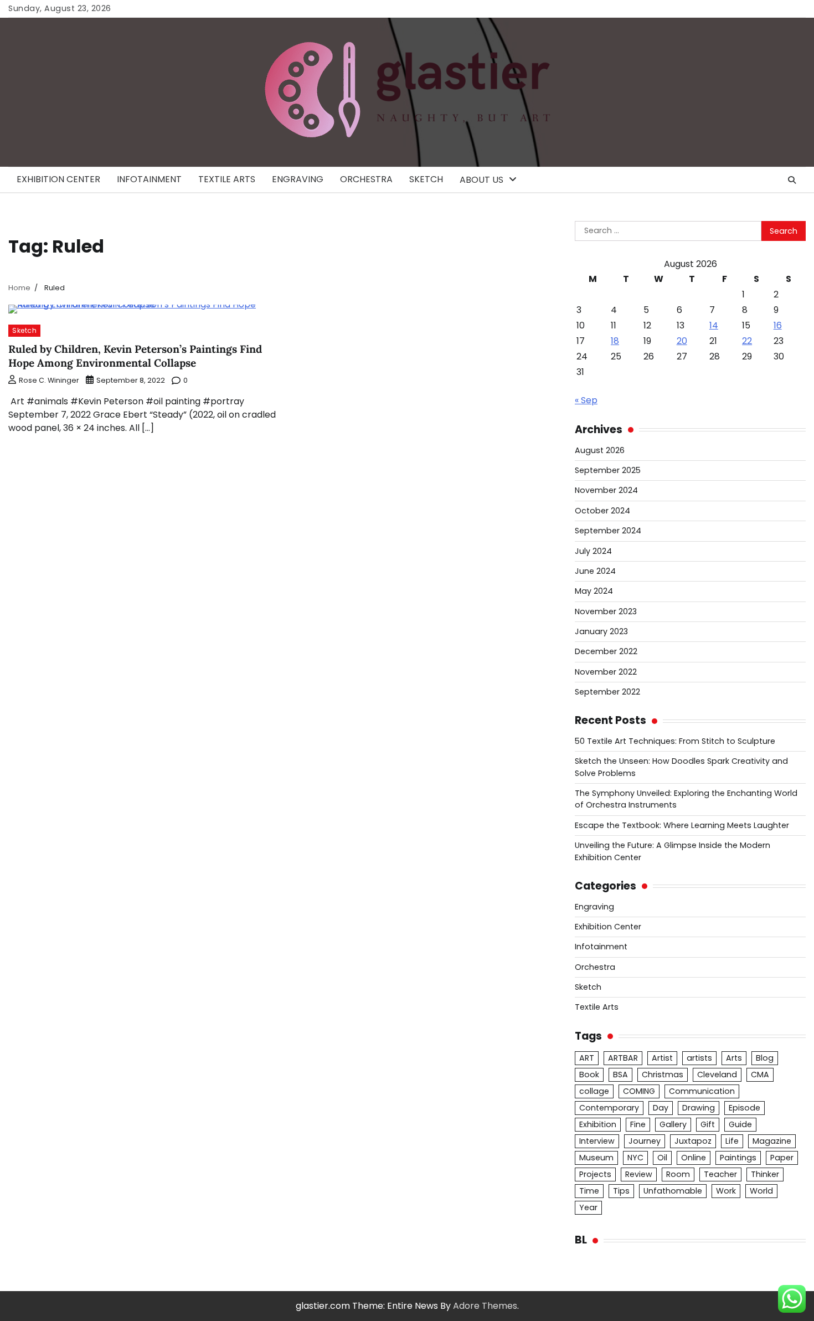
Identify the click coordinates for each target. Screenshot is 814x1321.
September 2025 (608, 470)
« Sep (586, 400)
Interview (597, 1141)
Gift (707, 1124)
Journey (644, 1141)
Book (589, 1074)
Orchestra (366, 179)
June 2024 (595, 571)
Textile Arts (226, 179)
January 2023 (601, 631)
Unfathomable (672, 1190)
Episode (744, 1107)
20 (682, 341)
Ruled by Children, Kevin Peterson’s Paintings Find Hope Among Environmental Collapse (135, 355)
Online (693, 1157)
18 (615, 341)
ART (586, 1057)
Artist (662, 1057)
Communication (702, 1091)
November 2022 (606, 671)
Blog (765, 1057)
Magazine (772, 1141)
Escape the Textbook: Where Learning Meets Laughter (682, 825)
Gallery (673, 1124)
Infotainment (149, 179)
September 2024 (608, 530)
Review (638, 1174)
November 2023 (606, 611)
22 (747, 341)
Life (732, 1141)
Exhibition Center (58, 179)
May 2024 (594, 591)
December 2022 (606, 651)
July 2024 (593, 551)
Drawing (698, 1107)
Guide (740, 1124)
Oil (662, 1157)
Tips (621, 1190)
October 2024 (602, 510)
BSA (620, 1074)
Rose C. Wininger (49, 380)
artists (699, 1057)
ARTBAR (623, 1057)
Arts (734, 1057)
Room (678, 1174)
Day (660, 1107)
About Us (481, 179)
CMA (760, 1074)
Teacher (720, 1174)
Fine (638, 1124)
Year (588, 1207)
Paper (782, 1157)
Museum (596, 1157)
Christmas (662, 1074)
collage (594, 1091)
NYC (635, 1157)
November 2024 (606, 490)
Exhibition (597, 1124)
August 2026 (600, 450)
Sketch (426, 179)
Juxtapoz (693, 1141)
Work (726, 1190)
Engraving (297, 179)
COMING (639, 1091)
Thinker (765, 1174)
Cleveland (717, 1074)
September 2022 (607, 691)
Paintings (738, 1157)
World (761, 1190)
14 (713, 325)
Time (589, 1190)
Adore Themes (485, 1305)
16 (778, 325)
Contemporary (609, 1107)
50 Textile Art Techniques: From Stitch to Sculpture (675, 741)
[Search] (792, 180)
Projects (595, 1174)
